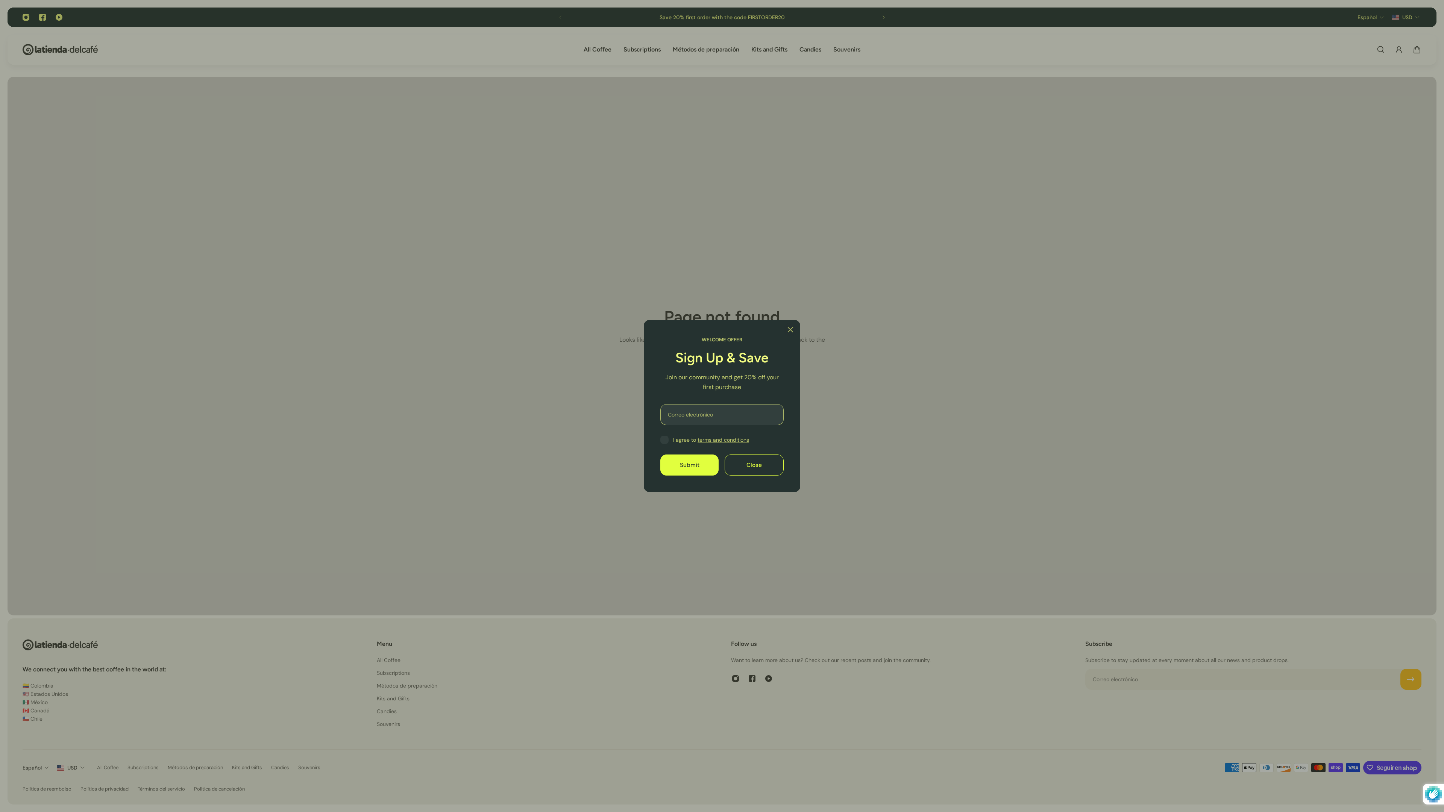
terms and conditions (723, 439)
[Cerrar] (790, 329)
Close (754, 465)
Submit (689, 465)
